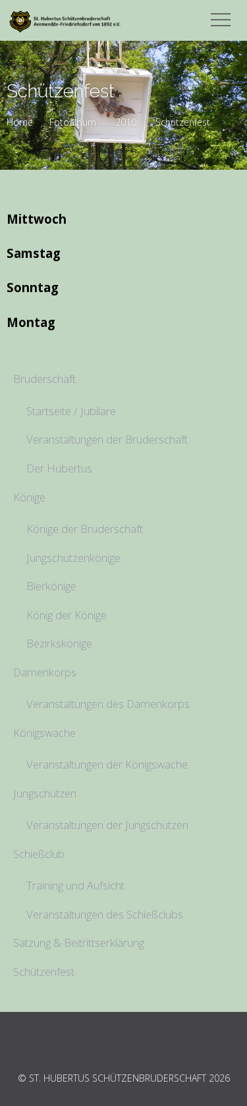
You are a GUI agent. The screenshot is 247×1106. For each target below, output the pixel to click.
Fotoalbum (72, 122)
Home (20, 122)
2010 (125, 122)
